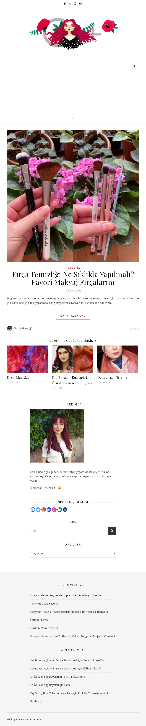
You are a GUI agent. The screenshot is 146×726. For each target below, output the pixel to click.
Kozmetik (73, 267)
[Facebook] (33, 509)
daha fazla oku (73, 315)
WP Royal (12, 719)
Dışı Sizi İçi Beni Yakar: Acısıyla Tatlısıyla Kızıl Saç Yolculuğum (66, 693)
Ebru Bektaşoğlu (23, 328)
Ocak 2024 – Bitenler (113, 377)
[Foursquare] (54, 509)
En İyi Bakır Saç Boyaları (44, 676)
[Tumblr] (65, 509)
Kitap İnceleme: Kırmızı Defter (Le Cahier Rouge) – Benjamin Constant (72, 636)
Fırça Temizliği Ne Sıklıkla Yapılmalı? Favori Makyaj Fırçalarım (73, 278)
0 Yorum (134, 328)
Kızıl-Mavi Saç (18, 377)
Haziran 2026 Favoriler (44, 628)
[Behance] (49, 509)
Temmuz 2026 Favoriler (45, 603)
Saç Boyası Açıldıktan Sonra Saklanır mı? (53, 660)
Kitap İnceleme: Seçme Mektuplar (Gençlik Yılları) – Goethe (65, 595)
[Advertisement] (73, 86)
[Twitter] (38, 509)
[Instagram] (43, 509)
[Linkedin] (59, 509)
